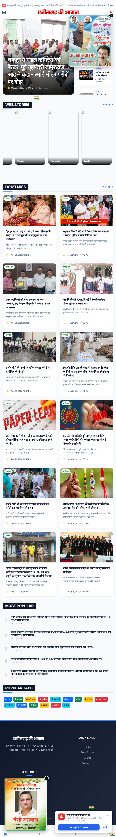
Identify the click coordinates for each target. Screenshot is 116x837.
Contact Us (87, 763)
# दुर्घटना (67, 699)
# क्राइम (18, 699)
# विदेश (33, 705)
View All (106, 105)
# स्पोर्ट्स (55, 705)
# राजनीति (22, 705)
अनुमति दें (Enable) (80, 827)
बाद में (105, 827)
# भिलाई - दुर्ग (101, 699)
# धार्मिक (88, 699)
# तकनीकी (56, 699)
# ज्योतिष (43, 699)
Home (87, 746)
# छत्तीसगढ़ (30, 699)
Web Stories (87, 752)
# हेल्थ (66, 705)
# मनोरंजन (9, 705)
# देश (78, 699)
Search (88, 758)
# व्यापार (44, 705)
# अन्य (7, 699)
